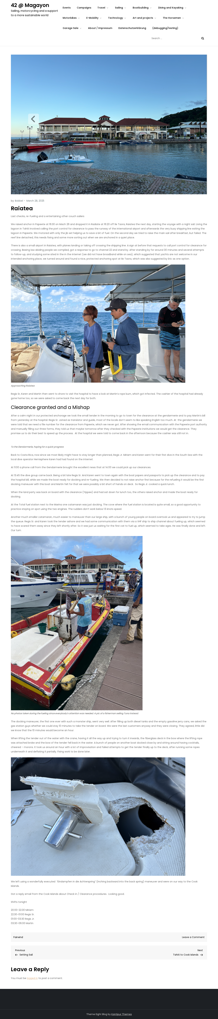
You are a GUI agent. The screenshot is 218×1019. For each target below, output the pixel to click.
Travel (101, 7)
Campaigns (84, 7)
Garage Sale (70, 28)
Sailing (119, 7)
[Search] (202, 38)
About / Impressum (100, 28)
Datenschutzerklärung (132, 28)
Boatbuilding (141, 7)
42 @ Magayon (30, 5)
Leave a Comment (193, 937)
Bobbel (19, 200)
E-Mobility (92, 18)
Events (67, 7)
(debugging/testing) (165, 28)
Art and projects (143, 18)
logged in (32, 978)
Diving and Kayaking (170, 7)
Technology (115, 18)
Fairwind (18, 937)
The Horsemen (172, 18)
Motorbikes (70, 18)
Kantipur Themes (121, 1014)
